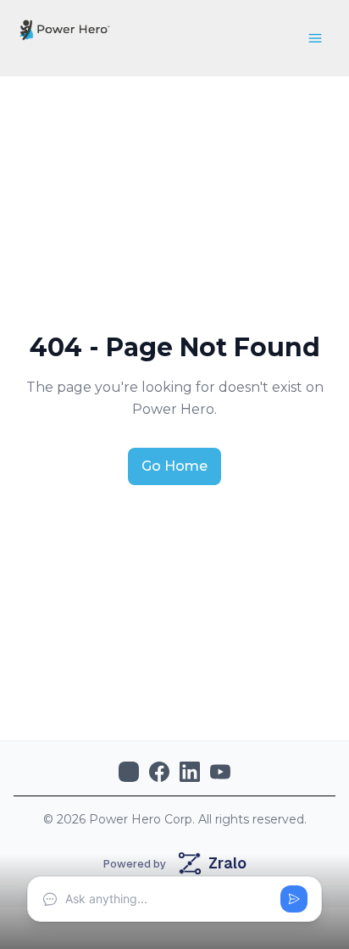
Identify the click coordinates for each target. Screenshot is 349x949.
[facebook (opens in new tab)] (159, 772)
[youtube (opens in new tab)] (220, 772)
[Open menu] (315, 38)
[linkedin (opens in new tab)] (190, 772)
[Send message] (293, 899)
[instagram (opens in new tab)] (129, 772)
